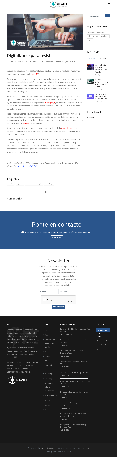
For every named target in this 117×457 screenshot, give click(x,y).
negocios (19, 184)
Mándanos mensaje (102, 330)
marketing (105, 36)
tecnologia (49, 184)
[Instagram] (101, 340)
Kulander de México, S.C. (48, 448)
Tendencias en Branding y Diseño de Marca (73, 362)
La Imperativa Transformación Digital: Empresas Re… (74, 426)
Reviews (48, 405)
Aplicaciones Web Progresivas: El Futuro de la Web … (76, 404)
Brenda (36, 62)
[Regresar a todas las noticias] (44, 192)
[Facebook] (97, 340)
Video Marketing (51, 395)
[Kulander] (58, 5)
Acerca (47, 400)
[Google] (97, 349)
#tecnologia (66, 128)
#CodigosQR (49, 102)
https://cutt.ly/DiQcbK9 (27, 166)
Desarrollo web (50, 352)
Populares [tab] (102, 58)
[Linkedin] (97, 344)
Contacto (48, 410)
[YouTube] (106, 340)
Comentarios (48, 62)
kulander (91, 36)
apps (97, 36)
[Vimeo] (101, 344)
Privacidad (85, 448)
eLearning (48, 374)
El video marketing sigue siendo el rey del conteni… (75, 393)
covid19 (11, 184)
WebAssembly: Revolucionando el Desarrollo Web (102, 96)
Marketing (48, 378)
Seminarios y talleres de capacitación (49, 387)
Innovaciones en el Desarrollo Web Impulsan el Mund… (73, 415)
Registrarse (58, 307)
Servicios (48, 335)
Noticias (48, 330)
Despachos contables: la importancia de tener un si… (75, 382)
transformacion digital (34, 184)
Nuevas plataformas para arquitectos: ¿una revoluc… (101, 83)
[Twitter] (106, 344)
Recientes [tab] (92, 58)
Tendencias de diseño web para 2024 (74, 372)
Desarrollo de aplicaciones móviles (50, 343)
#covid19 (34, 74)
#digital (26, 123)
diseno (90, 40)
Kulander (91, 117)
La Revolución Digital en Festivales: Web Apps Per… (101, 68)
